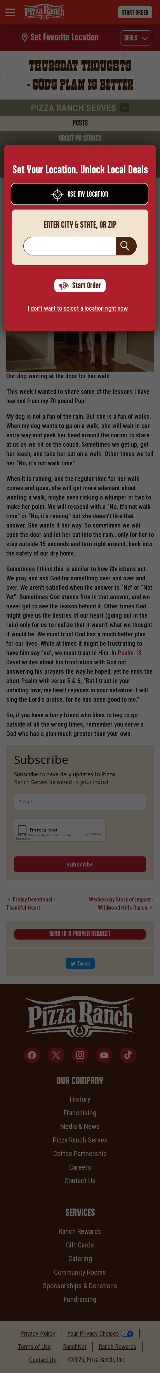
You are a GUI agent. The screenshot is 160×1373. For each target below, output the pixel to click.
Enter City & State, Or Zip (80, 225)
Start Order (86, 285)
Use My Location (88, 195)
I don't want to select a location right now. (78, 308)
